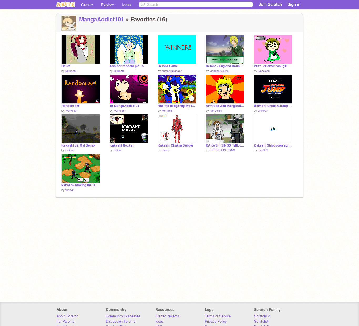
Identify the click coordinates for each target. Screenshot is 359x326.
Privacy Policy (216, 321)
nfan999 (263, 150)
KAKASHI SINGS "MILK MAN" (225, 145)
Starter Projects (167, 315)
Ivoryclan (264, 71)
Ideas (127, 4)
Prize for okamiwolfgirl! (271, 66)
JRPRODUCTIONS (222, 150)
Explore (107, 4)
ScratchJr (261, 321)
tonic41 (70, 190)
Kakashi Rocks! (122, 145)
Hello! (65, 66)
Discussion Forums (120, 321)
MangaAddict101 (101, 19)
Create (87, 4)
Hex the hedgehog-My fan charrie (177, 106)
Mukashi (70, 71)
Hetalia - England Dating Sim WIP (225, 66)
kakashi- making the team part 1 (80, 185)
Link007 (263, 110)
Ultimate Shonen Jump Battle (273, 106)
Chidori (69, 150)
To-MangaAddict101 (124, 106)
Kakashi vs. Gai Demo (78, 145)
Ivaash (166, 150)
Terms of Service (218, 315)
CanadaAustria (219, 71)
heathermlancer (172, 71)
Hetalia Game (168, 66)
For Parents (65, 321)
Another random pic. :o (127, 66)
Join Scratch (270, 4)
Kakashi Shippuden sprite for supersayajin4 (273, 145)
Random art (70, 106)
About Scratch (67, 315)
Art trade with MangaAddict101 (225, 106)
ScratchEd (262, 315)
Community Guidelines (123, 315)
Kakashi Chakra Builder (175, 145)
